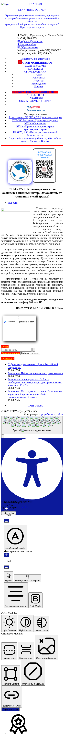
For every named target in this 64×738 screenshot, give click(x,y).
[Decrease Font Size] (6, 521)
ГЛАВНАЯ (35, 4)
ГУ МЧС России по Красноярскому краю (35, 120)
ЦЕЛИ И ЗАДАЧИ (35, 65)
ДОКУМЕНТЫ (35, 95)
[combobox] (32, 425)
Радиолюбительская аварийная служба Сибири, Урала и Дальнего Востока (35, 139)
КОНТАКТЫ (35, 68)
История (38, 86)
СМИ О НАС (35, 405)
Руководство (39, 83)
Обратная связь (29, 47)
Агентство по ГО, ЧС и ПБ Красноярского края (35, 117)
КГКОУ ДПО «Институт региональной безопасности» (35, 133)
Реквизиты (38, 77)
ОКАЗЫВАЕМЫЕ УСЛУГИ (35, 101)
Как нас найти (27, 44)
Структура (38, 80)
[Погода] (9, 321)
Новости (13, 202)
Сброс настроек (10, 709)
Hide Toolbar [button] (8, 513)
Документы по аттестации (35, 58)
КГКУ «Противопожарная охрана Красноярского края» (35, 128)
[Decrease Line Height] (6, 567)
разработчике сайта (52, 414)
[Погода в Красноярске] (20, 318)
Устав (38, 74)
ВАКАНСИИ (35, 98)
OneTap (24, 507)
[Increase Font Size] (6, 509)
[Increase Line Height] (6, 555)
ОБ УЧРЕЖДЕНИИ (35, 71)
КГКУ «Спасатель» (35, 123)
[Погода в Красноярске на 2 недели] (26, 322)
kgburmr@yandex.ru (31, 41)
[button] (2, 436)
